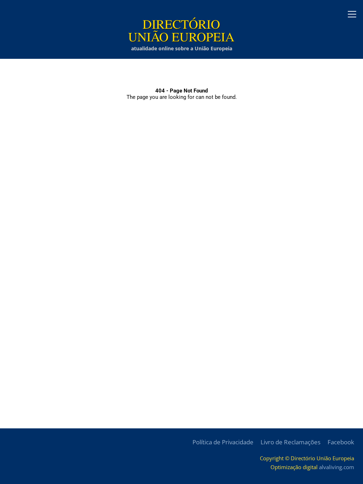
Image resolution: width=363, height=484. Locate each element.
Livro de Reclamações (290, 442)
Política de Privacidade (222, 442)
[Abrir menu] (352, 14)
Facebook (341, 442)
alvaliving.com (336, 467)
